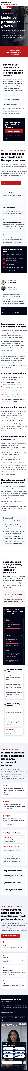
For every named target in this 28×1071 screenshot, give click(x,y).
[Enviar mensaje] (24, 1062)
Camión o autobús (7, 1056)
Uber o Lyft (7, 1052)
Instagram (10, 1017)
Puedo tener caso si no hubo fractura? (12, 883)
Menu (24, 3)
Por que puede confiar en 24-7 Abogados (12, 312)
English (3, 7)
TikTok (16, 1017)
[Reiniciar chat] (22, 1024)
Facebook (22, 1017)
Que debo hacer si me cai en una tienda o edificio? (13, 876)
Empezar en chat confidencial (10, 183)
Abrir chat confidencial (14, 131)
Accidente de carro (7, 1049)
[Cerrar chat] (25, 1024)
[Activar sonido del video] (20, 1024)
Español (9, 7)
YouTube (4, 1017)
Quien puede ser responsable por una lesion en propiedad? (13, 890)
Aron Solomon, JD (12, 289)
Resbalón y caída (20, 1052)
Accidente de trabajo (18, 1049)
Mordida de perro (18, 1056)
